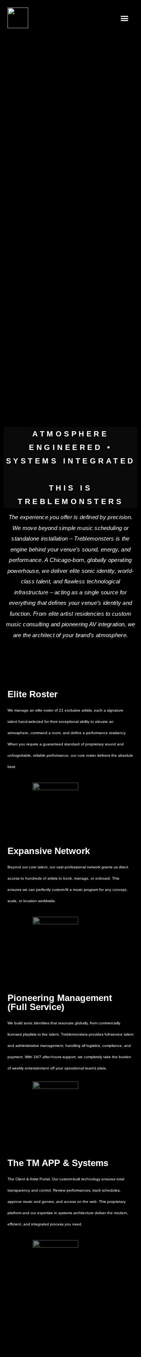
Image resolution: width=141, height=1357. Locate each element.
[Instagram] (80, 1343)
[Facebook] (60, 1343)
